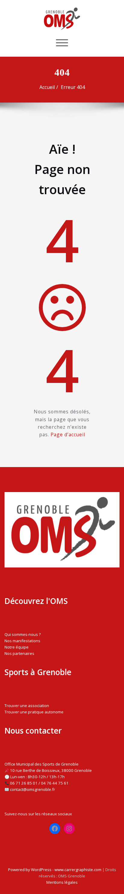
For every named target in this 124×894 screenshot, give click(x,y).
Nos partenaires (19, 653)
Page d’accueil (68, 434)
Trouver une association (27, 705)
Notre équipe (17, 647)
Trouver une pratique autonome (34, 712)
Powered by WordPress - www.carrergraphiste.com (54, 869)
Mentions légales (62, 882)
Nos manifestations (22, 640)
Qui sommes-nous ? (23, 634)
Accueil (47, 87)
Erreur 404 (73, 87)
